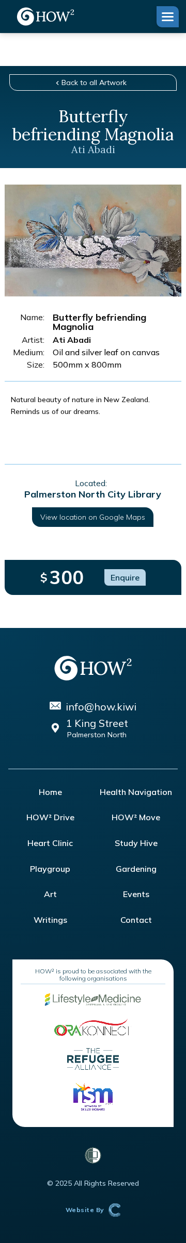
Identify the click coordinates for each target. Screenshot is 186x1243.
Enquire (125, 577)
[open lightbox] (93, 240)
